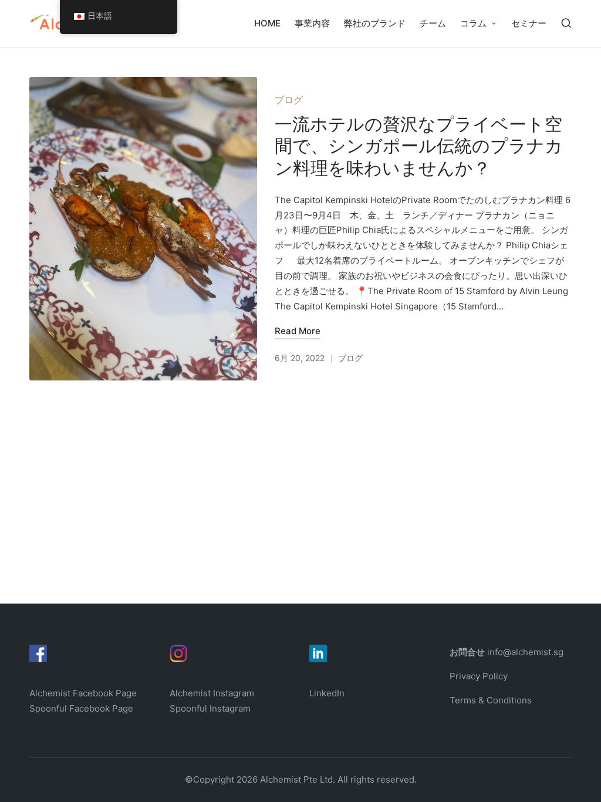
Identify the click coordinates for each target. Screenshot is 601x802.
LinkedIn (327, 693)
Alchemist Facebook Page (84, 693)
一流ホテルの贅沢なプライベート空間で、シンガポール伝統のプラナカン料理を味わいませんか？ (419, 145)
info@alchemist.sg (525, 652)
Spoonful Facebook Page (81, 708)
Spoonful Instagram (210, 708)
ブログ (289, 100)
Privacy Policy (479, 676)
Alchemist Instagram (212, 693)
